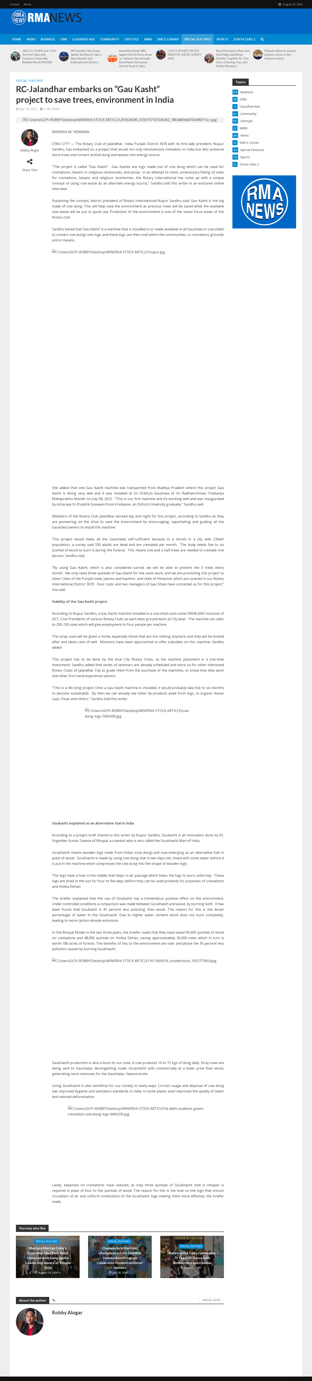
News (31, 39)
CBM (63, 39)
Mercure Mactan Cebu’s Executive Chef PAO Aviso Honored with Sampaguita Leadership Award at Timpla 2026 (47, 1258)
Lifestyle (132, 39)
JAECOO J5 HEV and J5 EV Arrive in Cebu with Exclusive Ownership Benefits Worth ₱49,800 (39, 56)
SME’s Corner (168, 39)
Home (16, 39)
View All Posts (211, 1300)
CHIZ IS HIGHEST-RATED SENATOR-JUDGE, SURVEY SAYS (184, 54)
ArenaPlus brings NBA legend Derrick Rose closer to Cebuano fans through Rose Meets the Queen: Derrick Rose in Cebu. (135, 58)
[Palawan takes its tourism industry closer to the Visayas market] (258, 54)
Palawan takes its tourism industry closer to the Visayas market (280, 54)
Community (109, 39)
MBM (148, 39)
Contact (14, 4)
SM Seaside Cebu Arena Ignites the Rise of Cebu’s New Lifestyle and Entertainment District (86, 56)
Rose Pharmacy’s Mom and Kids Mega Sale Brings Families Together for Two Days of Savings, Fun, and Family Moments (233, 58)
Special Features (197, 39)
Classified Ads (83, 39)
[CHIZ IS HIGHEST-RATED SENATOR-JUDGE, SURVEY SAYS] (161, 54)
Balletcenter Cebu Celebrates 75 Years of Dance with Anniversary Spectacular (192, 1258)
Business (48, 39)
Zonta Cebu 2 (244, 39)
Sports (222, 39)
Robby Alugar (29, 150)
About (27, 4)
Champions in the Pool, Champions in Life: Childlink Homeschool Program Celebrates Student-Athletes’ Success (120, 1258)
